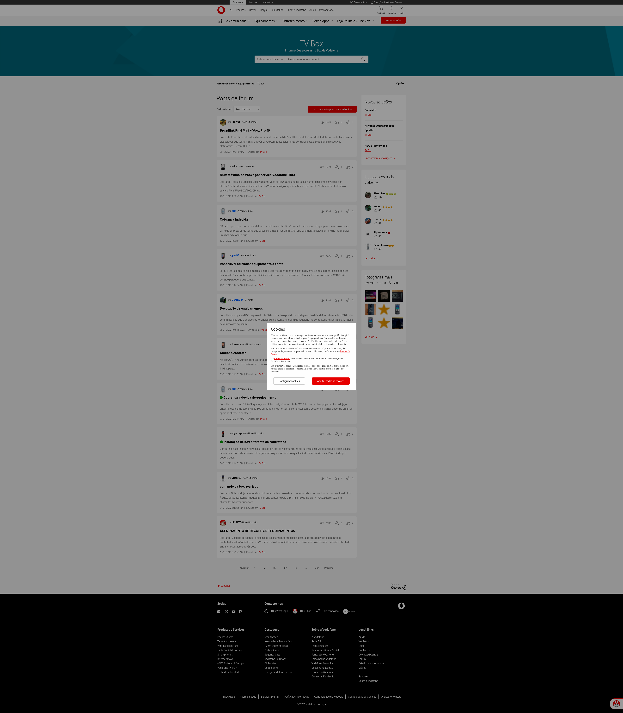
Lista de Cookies (282, 358)
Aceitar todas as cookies (330, 381)
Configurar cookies (289, 381)
